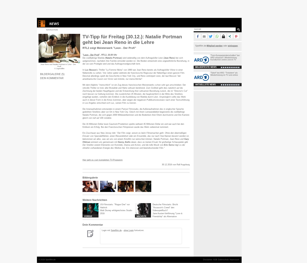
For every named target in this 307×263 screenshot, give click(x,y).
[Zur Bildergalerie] (79, 62)
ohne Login (129, 230)
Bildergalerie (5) (52, 74)
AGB (215, 260)
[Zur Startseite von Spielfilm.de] (42, 26)
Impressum (234, 260)
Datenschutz (223, 260)
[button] (198, 36)
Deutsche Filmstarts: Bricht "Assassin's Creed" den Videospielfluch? (165, 207)
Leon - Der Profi (91, 55)
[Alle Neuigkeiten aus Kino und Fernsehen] (65, 24)
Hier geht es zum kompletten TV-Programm (103, 160)
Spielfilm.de (116, 230)
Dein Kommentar (52, 78)
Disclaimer (207, 260)
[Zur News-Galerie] (91, 191)
